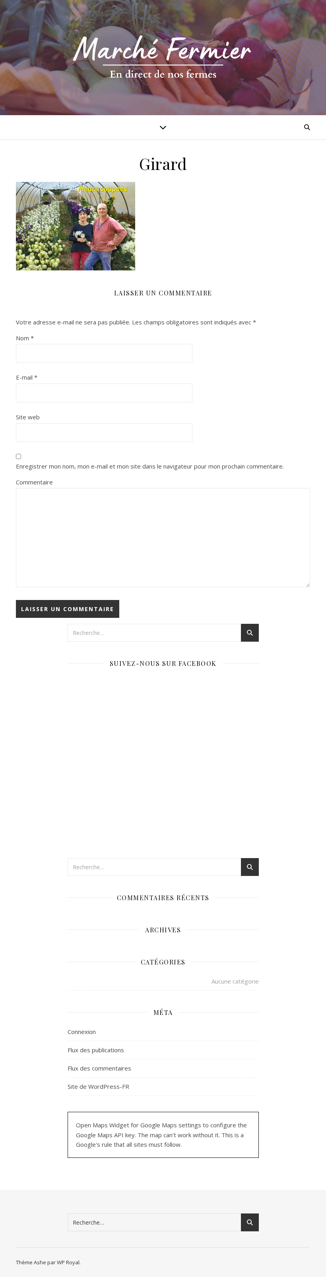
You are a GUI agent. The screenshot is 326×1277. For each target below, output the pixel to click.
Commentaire (34, 482)
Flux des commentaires (99, 1068)
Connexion (82, 1032)
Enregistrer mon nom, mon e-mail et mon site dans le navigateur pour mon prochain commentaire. (150, 466)
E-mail (26, 377)
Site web (28, 417)
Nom (25, 338)
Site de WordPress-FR (98, 1086)
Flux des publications (96, 1050)
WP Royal (68, 1262)
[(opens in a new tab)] (117, 683)
